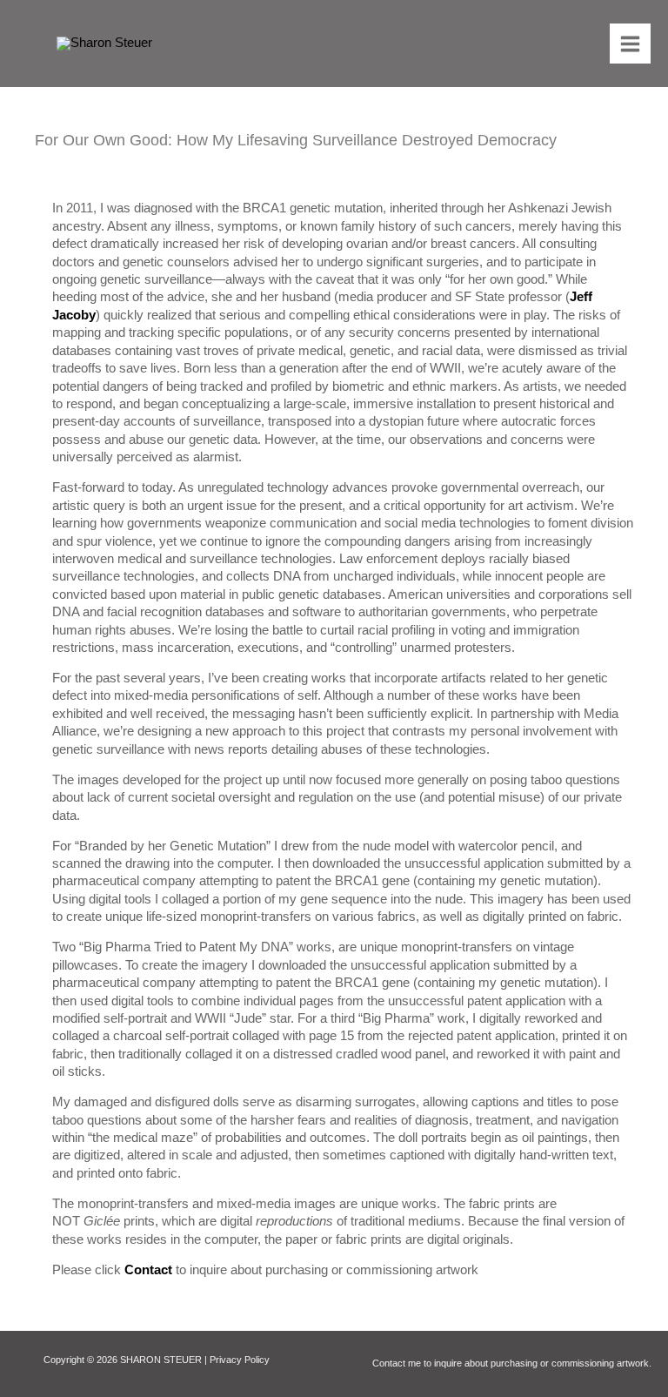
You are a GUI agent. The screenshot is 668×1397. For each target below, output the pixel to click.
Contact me (396, 1363)
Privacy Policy (240, 1359)
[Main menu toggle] (630, 44)
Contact (148, 1270)
